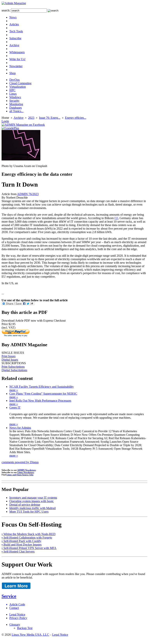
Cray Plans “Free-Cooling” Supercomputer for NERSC (43, 393)
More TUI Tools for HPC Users (29, 511)
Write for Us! (17, 59)
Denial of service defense (24, 504)
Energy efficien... (75, 117)
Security (14, 100)
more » (13, 390)
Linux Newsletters (25, 472)
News (12, 17)
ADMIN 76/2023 (28, 194)
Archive (14, 45)
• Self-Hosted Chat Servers (18, 551)
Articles (14, 24)
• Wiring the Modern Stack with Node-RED (28, 534)
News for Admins (20, 427)
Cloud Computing (20, 83)
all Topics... (16, 111)
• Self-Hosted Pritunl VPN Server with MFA (29, 548)
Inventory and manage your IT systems (33, 497)
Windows (15, 97)
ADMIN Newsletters (26, 470)
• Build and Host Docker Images (22, 544)
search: (6, 10)
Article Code (17, 604)
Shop (12, 73)
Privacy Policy (18, 618)
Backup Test (24, 628)
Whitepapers (17, 52)
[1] (116, 218)
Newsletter (16, 66)
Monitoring (16, 104)
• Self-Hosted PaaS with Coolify (21, 541)
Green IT (15, 407)
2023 (31, 117)
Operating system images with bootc (31, 501)
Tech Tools (16, 31)
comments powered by (20, 462)
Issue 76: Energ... (49, 117)
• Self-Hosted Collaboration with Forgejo (27, 537)
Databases (15, 107)
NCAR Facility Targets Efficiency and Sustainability (41, 386)
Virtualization (17, 86)
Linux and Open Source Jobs (19, 475)
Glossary (14, 624)
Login (5, 121)
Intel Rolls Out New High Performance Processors (40, 400)
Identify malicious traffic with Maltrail (32, 508)
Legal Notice (17, 614)
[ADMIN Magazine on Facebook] (23, 124)
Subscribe (15, 38)
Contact (14, 608)
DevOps (14, 79)
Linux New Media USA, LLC (30, 634)
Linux (13, 93)
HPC (12, 90)
